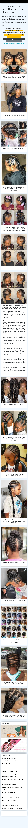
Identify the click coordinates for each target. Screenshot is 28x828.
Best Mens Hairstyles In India (8, 768)
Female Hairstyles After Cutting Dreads (10, 774)
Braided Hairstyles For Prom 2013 (9, 800)
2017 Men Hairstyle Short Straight (9, 758)
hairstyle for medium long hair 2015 (14, 28)
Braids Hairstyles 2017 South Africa (10, 795)
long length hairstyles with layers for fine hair (14, 34)
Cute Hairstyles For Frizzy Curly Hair (10, 760)
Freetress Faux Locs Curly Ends (9, 776)
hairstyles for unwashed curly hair (14, 41)
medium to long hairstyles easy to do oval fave (14, 32)
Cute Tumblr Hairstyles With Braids (10, 789)
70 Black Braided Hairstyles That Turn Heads (12, 787)
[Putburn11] (14, 731)
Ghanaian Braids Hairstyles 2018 (9, 803)
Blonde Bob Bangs (6, 763)
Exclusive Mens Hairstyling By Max (9, 771)
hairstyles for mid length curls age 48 (14, 30)
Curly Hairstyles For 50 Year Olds (9, 781)
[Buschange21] (14, 745)
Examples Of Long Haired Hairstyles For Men (12, 808)
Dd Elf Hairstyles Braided (7, 766)
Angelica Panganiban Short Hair (9, 784)
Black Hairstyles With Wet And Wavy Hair (11, 797)
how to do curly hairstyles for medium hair (14, 43)
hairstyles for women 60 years (14, 36)
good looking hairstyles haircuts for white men (14, 39)
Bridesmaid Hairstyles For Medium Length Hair (12, 779)
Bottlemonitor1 (14, 1)
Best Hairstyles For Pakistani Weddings (11, 805)
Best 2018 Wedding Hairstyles (8, 792)
